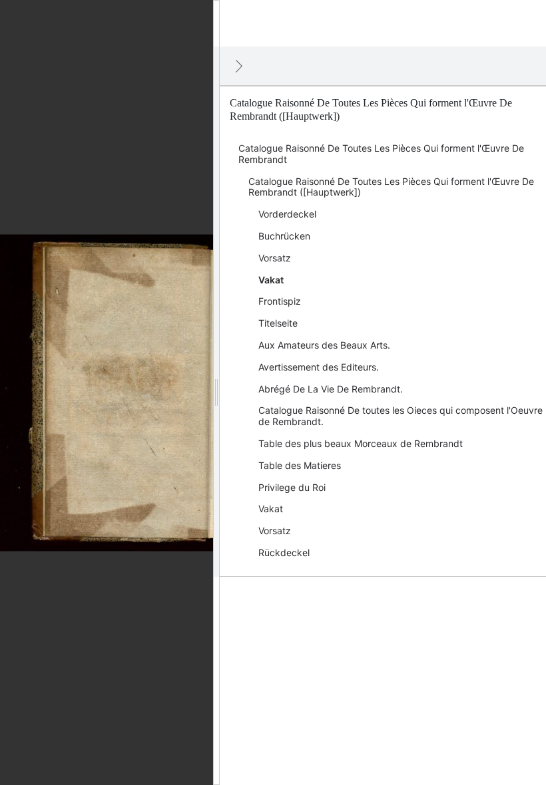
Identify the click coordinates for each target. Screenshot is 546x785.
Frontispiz (279, 301)
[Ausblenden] (239, 66)
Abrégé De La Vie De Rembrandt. (330, 388)
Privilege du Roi (292, 487)
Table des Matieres (299, 465)
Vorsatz (274, 257)
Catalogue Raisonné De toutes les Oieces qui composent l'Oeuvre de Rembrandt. (400, 415)
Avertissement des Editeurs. (318, 367)
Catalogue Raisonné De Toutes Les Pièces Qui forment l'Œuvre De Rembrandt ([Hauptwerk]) (391, 187)
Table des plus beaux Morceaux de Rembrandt (360, 443)
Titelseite (278, 323)
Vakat (271, 279)
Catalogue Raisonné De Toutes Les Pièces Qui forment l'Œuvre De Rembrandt (381, 153)
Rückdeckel (284, 552)
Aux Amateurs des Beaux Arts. (324, 345)
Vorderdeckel (287, 214)
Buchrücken (284, 235)
